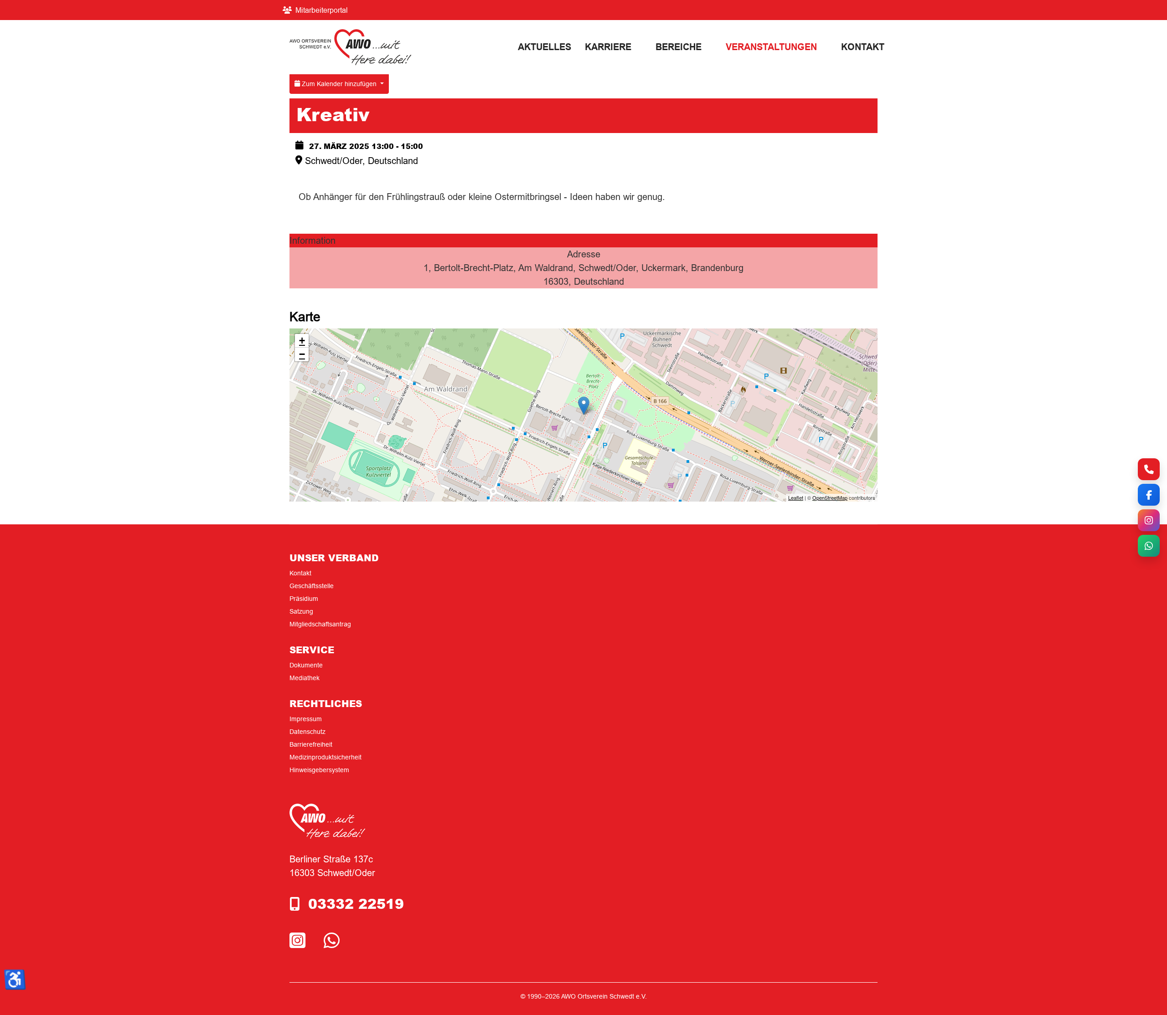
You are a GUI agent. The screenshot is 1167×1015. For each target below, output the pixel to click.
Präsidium (303, 598)
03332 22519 (356, 903)
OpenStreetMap (829, 497)
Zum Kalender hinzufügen (339, 83)
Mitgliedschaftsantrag (320, 624)
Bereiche (679, 47)
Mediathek (304, 678)
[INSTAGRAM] (299, 941)
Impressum (305, 719)
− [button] (302, 354)
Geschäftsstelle (311, 586)
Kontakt (862, 47)
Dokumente (306, 665)
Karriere (608, 47)
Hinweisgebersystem (319, 770)
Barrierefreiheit (310, 744)
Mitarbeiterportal (321, 10)
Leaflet (795, 497)
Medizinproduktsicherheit (325, 757)
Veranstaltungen (771, 47)
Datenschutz (307, 731)
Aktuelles (544, 47)
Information (312, 240)
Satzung (301, 611)
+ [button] (302, 340)
